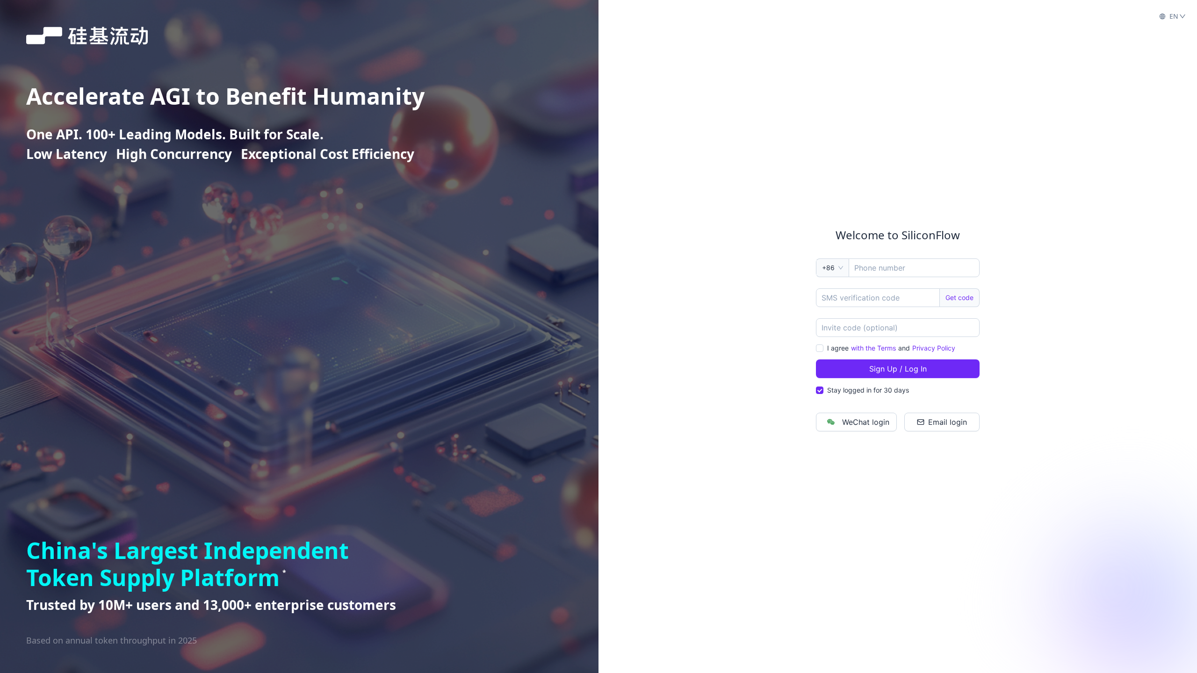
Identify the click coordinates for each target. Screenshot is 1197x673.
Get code (959, 297)
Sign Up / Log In (898, 368)
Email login (947, 422)
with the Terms (873, 348)
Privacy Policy (933, 348)
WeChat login (865, 422)
